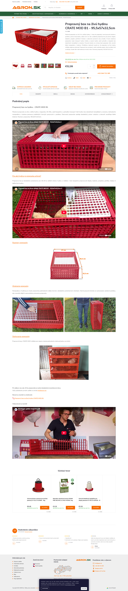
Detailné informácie (69, 53)
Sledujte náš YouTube (100, 571)
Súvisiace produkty (106, 94)
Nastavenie (45, 588)
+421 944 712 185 (103, 73)
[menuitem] (21, 14)
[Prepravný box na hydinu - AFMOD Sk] (13, 398)
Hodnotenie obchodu (26, 1)
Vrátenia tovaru (17, 572)
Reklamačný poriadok (19, 570)
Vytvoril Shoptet (112, 588)
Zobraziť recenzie (28, 532)
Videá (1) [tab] (55, 94)
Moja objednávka (18, 578)
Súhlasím (84, 588)
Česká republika (39, 566)
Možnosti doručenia (72, 62)
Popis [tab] (21, 94)
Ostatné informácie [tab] (90, 94)
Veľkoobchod (17, 576)
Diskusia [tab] (73, 94)
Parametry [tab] (38, 94)
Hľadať (79, 7)
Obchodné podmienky (19, 568)
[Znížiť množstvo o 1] (94, 67)
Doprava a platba (16, 1)
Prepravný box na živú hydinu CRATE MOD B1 (29, 398)
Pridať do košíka (107, 66)
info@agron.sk (41, 390)
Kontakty (36, 1)
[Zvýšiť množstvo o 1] (94, 65)
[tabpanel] (38, 494)
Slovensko (37, 564)
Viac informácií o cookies (70, 584)
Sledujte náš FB (99, 568)
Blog (15, 574)
